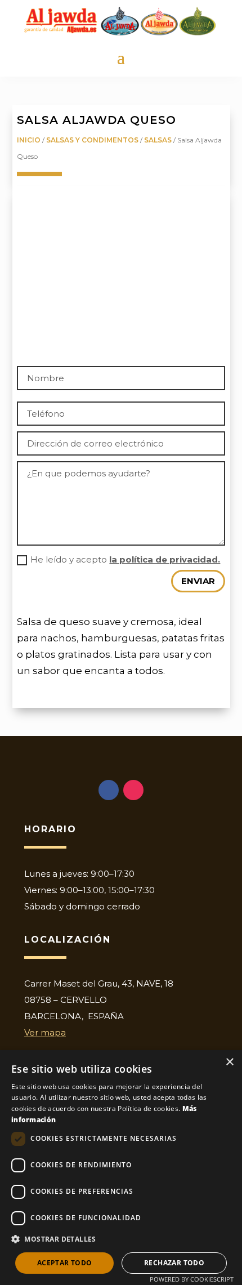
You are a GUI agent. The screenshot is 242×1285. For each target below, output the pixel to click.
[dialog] (121, 1167)
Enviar (198, 580)
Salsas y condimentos (92, 140)
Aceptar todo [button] (64, 1263)
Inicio (29, 140)
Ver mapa (45, 1032)
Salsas (158, 140)
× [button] (229, 1062)
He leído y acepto (125, 559)
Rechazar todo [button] (174, 1263)
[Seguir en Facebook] (108, 790)
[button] (121, 1240)
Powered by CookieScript (192, 1279)
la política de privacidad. (164, 559)
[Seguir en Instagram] (133, 790)
